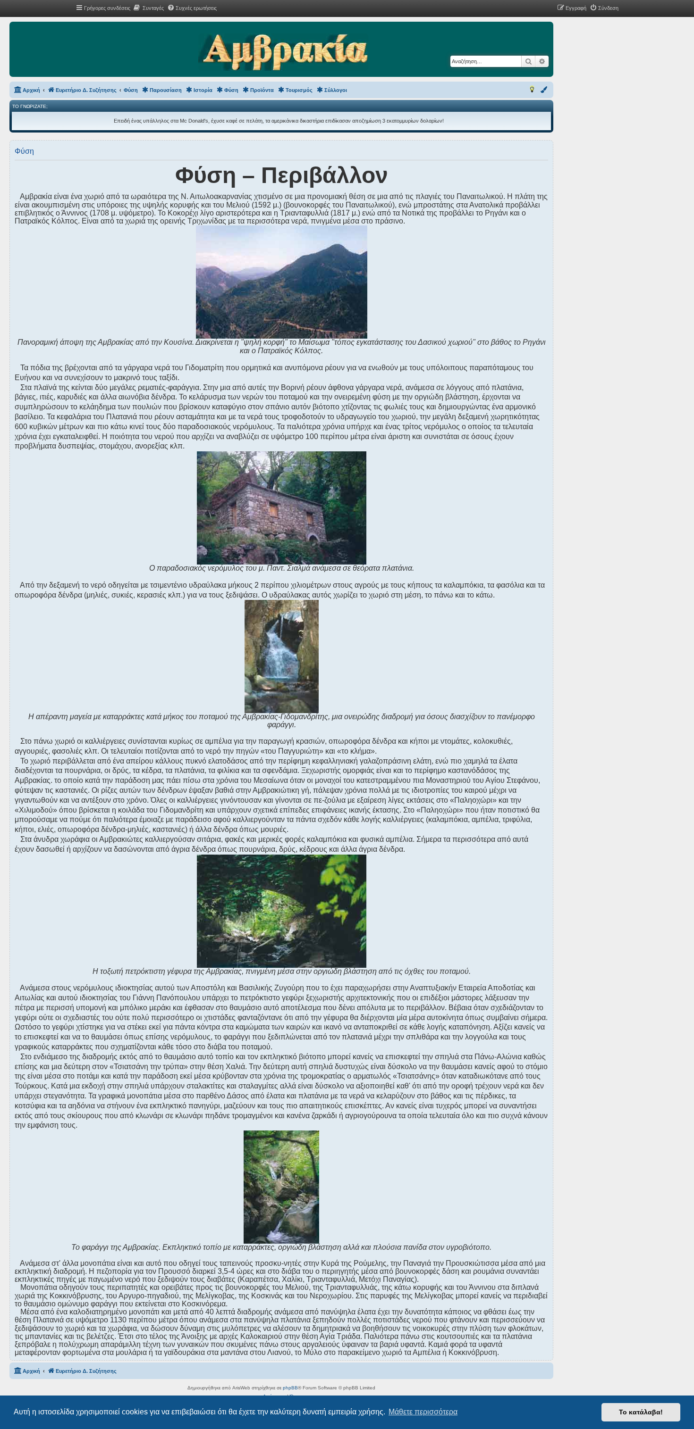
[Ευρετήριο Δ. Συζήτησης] (283, 52)
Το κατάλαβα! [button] (641, 1412)
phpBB (290, 1387)
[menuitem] (148, 8)
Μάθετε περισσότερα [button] (423, 1412)
